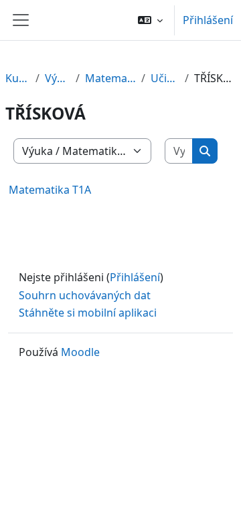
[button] (150, 20)
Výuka (57, 78)
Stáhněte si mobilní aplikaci (88, 312)
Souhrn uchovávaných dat (85, 295)
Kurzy (17, 78)
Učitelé (165, 78)
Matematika (110, 78)
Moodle (80, 352)
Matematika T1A (50, 189)
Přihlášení (208, 20)
